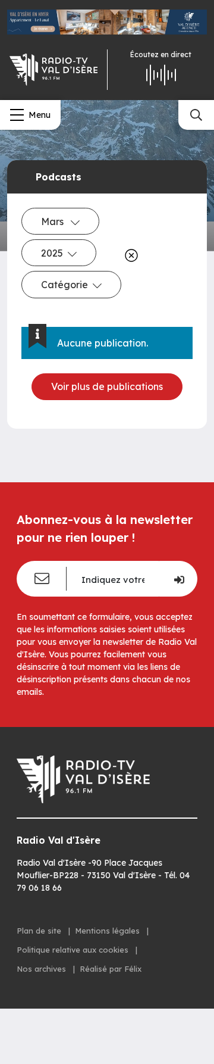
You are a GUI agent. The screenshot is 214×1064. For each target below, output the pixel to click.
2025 (52, 253)
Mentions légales (108, 930)
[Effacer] (129, 255)
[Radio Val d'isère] (53, 70)
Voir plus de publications (107, 386)
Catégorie (64, 285)
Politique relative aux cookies (74, 949)
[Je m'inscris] (178, 579)
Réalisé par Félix (110, 968)
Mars (53, 221)
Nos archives (42, 968)
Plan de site (40, 930)
